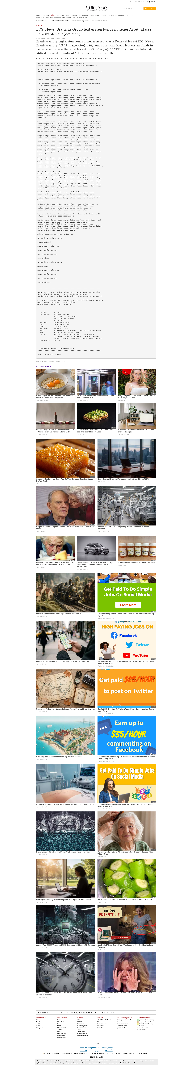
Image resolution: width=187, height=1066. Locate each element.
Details (122, 1063)
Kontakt (100, 1028)
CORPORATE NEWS (66, 17)
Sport (59, 1026)
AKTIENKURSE (45, 15)
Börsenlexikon (44, 1012)
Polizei (59, 1032)
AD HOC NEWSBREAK (104, 1020)
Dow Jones (39, 1028)
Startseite (54, 21)
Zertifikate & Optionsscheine (82, 1033)
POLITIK (68, 15)
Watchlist (100, 1022)
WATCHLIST (153, 1)
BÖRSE (53, 15)
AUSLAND (104, 15)
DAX (37, 1020)
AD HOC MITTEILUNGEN (42, 17)
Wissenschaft (61, 1028)
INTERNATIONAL (120, 15)
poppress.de (121, 1028)
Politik (59, 1024)
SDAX (38, 1026)
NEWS (38, 15)
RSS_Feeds (100, 1026)
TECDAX (38, 1024)
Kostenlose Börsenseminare (122, 1023)
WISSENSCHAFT (95, 15)
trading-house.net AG (124, 1020)
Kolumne (39, 25)
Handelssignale (82, 1028)
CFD (78, 1020)
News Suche (148, 8)
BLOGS (131, 1)
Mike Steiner (143, 1053)
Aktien (79, 1030)
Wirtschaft (60, 1022)
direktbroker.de (122, 1026)
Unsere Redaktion (129, 1053)
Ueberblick (66, 21)
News (49, 1053)
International (61, 1036)
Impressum (66, 1053)
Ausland (60, 1030)
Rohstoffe (80, 1024)
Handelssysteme (82, 1026)
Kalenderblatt (61, 1038)
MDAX (38, 1022)
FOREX (79, 1022)
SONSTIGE (130, 15)
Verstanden (129, 1063)
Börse (60, 21)
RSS (148, 1)
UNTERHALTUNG (83, 15)
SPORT (75, 15)
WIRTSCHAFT (61, 15)
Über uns (117, 1053)
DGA (44, 25)
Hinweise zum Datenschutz (101, 1053)
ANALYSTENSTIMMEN (55, 17)
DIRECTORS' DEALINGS (78, 17)
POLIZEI (111, 15)
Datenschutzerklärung (81, 1053)
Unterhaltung (61, 1034)
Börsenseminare (82, 1036)
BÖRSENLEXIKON (139, 1)
